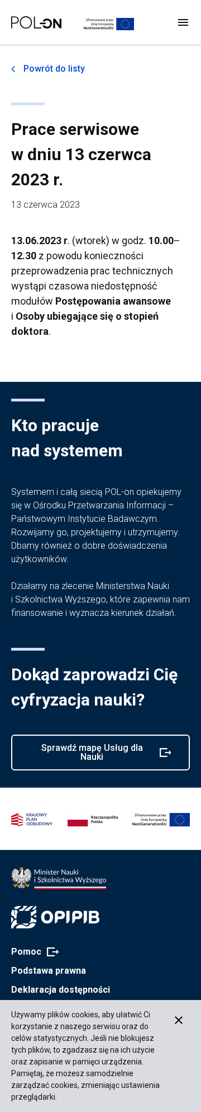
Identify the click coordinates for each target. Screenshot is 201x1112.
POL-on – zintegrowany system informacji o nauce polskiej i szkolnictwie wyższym (36, 22)
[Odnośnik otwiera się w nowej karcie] (58, 878)
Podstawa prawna (48, 970)
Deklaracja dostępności (60, 989)
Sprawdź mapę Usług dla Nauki (86, 756)
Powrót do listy (54, 68)
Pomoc (31, 952)
